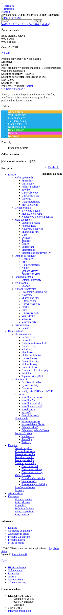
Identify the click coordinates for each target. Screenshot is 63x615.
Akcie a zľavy (15, 493)
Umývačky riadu (30, 195)
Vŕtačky (26, 349)
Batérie (25, 328)
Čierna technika (23, 207)
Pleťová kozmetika (25, 454)
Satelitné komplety (31, 279)
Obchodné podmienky (20, 530)
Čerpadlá (26, 340)
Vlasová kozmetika (25, 451)
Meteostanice (28, 249)
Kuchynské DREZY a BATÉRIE (39, 391)
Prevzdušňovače (30, 415)
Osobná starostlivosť (26, 255)
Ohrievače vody (30, 192)
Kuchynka (13, 496)
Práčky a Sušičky (31, 186)
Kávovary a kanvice (32, 228)
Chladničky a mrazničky (34, 291)
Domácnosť (21, 379)
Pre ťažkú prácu (23, 433)
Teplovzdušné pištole (33, 376)
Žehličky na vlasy (31, 273)
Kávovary (27, 294)
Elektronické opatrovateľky (36, 252)
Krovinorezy (28, 409)
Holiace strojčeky (31, 264)
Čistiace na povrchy (32, 472)
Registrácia (7, 5)
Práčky (25, 306)
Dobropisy (13, 573)
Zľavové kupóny (17, 582)
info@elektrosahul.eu (19, 610)
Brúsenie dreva (29, 367)
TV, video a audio (31, 210)
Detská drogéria (23, 448)
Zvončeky (27, 388)
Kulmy (25, 267)
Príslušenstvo (22, 325)
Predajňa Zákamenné (19, 536)
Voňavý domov (23, 475)
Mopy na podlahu (24, 511)
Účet (4, 561)
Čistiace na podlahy (32, 469)
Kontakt (5, 11)
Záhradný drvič (30, 427)
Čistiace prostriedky (25, 463)
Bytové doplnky (30, 385)
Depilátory (27, 258)
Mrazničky (27, 180)
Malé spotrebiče (23, 219)
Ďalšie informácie (15, 88)
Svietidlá (26, 373)
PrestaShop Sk (19, 554)
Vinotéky (26, 198)
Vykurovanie (21, 282)
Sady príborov (22, 502)
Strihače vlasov (30, 270)
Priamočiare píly (30, 361)
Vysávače (27, 237)
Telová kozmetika (24, 457)
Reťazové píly (29, 337)
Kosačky (19, 394)
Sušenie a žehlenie (24, 508)
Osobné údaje (15, 579)
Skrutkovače (28, 352)
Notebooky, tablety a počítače (37, 216)
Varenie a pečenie (31, 222)
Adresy (12, 576)
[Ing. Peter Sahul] (11, 17)
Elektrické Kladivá (31, 355)
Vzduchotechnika (31, 201)
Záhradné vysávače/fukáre (35, 430)
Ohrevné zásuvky (31, 303)
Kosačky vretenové (32, 406)
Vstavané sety (29, 322)
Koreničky (20, 505)
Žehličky (26, 240)
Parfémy (19, 490)
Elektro (12, 174)
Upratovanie (21, 418)
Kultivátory (28, 436)
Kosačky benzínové (32, 397)
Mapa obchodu (16, 542)
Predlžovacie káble (31, 382)
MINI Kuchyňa (30, 204)
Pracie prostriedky (24, 460)
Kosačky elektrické (32, 403)
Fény (24, 261)
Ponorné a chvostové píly (35, 370)
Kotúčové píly (29, 346)
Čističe (25, 243)
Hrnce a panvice (23, 499)
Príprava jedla (29, 225)
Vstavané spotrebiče (25, 288)
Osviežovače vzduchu (33, 478)
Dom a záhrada (16, 331)
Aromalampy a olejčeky (34, 484)
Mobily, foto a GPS (32, 213)
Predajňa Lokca (16, 539)
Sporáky (26, 189)
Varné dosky (28, 316)
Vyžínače (26, 412)
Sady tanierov (22, 514)
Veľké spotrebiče (24, 177)
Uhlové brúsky (29, 358)
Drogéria (12, 445)
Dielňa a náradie (23, 334)
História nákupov (17, 567)
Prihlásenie (7, 8)
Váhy (24, 234)
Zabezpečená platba (18, 533)
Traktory (26, 442)
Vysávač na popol (31, 421)
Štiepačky (27, 439)
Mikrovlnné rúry (30, 231)
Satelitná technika (24, 276)
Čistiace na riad (30, 466)
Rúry (24, 310)
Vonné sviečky (29, 481)
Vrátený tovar (15, 570)
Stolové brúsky (29, 364)
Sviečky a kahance (25, 487)
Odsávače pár (29, 300)
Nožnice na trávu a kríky (35, 343)
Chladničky (28, 183)
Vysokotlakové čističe (33, 424)
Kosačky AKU (29, 400)
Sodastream (28, 246)
